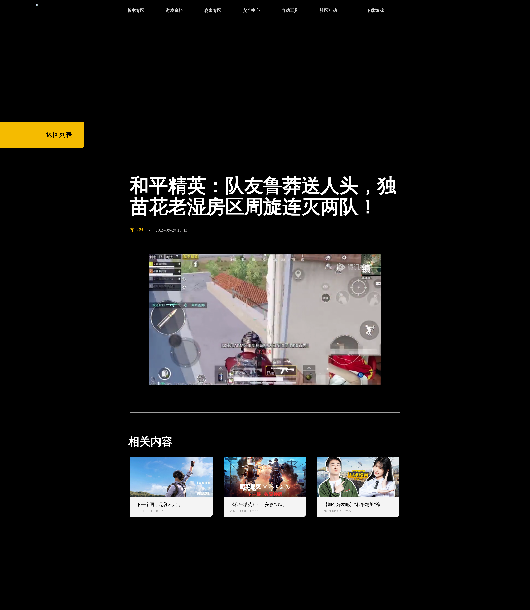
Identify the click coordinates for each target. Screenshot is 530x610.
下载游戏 (375, 10)
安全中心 (251, 10)
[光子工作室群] (122, 569)
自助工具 (289, 10)
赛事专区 (212, 10)
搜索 (412, 11)
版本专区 (135, 10)
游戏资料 (174, 10)
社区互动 (328, 10)
